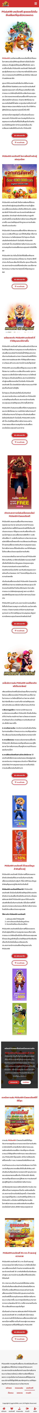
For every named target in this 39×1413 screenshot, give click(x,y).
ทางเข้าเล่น (26, 1082)
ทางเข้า (28, 1393)
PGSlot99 (6, 58)
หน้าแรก (9, 1388)
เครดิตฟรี (29, 1388)
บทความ (20, 1393)
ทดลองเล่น (19, 1388)
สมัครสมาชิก (13, 1082)
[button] (36, 3)
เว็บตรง (10, 1393)
